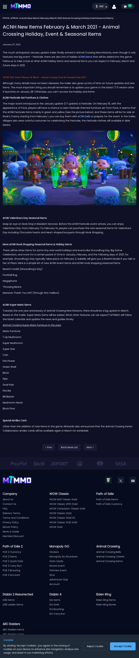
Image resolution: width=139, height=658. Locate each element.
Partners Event (58, 570)
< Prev (48, 447)
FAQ (5, 508)
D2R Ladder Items (13, 604)
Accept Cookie (123, 646)
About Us (8, 499)
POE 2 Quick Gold (13, 561)
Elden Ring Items (106, 600)
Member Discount (13, 536)
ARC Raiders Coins (13, 634)
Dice (52, 575)
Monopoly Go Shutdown (63, 556)
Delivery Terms (11, 513)
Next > (90, 447)
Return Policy (10, 527)
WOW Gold (55, 527)
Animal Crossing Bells (108, 552)
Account (54, 584)
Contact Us (9, 504)
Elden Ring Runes (106, 604)
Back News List (69, 447)
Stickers (54, 552)
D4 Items (54, 600)
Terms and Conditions (16, 517)
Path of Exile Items (107, 499)
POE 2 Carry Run (12, 565)
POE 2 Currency (12, 552)
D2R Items (9, 600)
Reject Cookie (95, 646)
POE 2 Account (11, 575)
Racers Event (57, 565)
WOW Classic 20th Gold (63, 504)
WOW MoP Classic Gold (63, 499)
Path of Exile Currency (109, 504)
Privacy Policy (11, 522)
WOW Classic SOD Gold (63, 522)
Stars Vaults (56, 561)
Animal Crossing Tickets (110, 556)
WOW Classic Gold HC (62, 517)
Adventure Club (58, 579)
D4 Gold (54, 604)
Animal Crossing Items (109, 561)
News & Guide (11, 531)
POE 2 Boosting (11, 570)
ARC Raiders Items (13, 629)
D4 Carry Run (57, 613)
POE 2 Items (10, 556)
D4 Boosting (56, 609)
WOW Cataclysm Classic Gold (67, 508)
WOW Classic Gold (60, 513)
